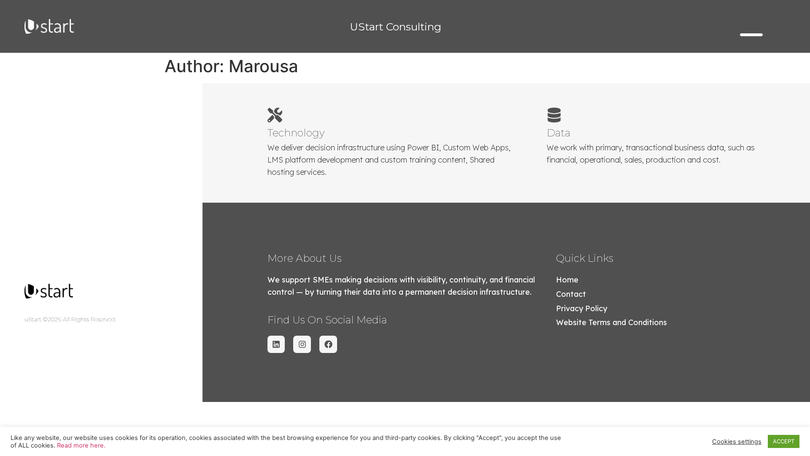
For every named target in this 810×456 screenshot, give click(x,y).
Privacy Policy (581, 308)
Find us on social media (327, 320)
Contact (571, 294)
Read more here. (81, 445)
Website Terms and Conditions (611, 322)
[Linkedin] (276, 344)
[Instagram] (302, 344)
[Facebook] (328, 344)
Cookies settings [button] (736, 441)
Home (567, 280)
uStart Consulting (395, 26)
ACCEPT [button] (783, 441)
